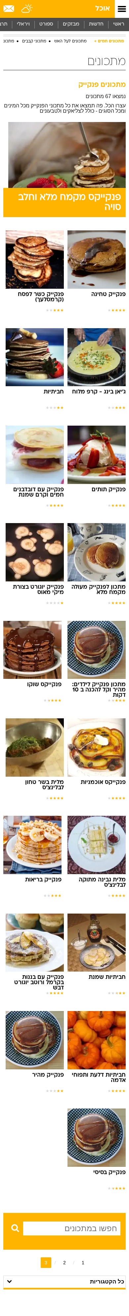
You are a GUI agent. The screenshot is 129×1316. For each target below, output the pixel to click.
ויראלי (23, 24)
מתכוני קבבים (34, 41)
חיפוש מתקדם (41, 1241)
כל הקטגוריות (107, 1282)
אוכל (102, 8)
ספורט (46, 24)
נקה (13, 1241)
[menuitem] (96, 24)
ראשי (118, 24)
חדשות (96, 24)
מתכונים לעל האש (70, 41)
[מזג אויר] (27, 9)
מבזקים (71, 24)
